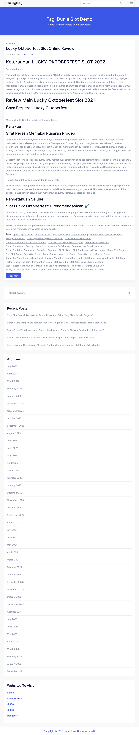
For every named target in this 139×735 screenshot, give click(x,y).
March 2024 (13, 559)
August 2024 (14, 522)
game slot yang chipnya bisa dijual (24, 258)
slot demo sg (61, 262)
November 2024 (15, 500)
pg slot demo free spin (18, 262)
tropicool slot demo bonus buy (87, 265)
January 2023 (14, 663)
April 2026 (12, 373)
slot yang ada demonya (56, 265)
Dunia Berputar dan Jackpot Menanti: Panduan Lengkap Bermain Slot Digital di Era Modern (54, 345)
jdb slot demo (86, 258)
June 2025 (12, 448)
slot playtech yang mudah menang (24, 265)
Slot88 (10, 692)
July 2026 (12, 366)
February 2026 (14, 388)
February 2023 (14, 656)
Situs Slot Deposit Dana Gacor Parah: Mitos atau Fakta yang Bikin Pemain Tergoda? (50, 315)
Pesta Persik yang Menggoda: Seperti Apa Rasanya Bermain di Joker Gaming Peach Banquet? (55, 330)
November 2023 (15, 589)
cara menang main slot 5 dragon (65, 242)
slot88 (10, 704)
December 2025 (15, 403)
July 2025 (12, 440)
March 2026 (13, 381)
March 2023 (13, 649)
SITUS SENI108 (15, 698)
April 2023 (12, 641)
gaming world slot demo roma (61, 258)
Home (51, 24)
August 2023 (14, 611)
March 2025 (13, 470)
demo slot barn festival (97, 242)
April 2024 (12, 552)
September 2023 (15, 604)
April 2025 (12, 463)
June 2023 (12, 626)
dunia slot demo (32, 254)
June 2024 (12, 537)
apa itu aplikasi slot (23, 234)
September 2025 (15, 425)
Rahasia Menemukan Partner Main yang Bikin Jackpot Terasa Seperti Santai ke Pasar (51, 337)
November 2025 (15, 411)
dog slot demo (14, 254)
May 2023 (12, 634)
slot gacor (12, 715)
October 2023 (14, 597)
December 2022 (15, 671)
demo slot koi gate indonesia (87, 246)
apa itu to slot (42, 234)
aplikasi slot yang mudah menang (70, 234)
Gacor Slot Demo (13, 54)
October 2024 (14, 507)
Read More (14, 276)
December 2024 (15, 492)
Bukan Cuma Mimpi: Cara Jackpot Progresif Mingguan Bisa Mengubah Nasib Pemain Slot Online (56, 322)
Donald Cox (28, 54)
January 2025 (14, 485)
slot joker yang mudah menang (86, 262)
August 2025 (14, 433)
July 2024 (12, 530)
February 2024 (14, 567)
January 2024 (14, 574)
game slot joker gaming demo (94, 254)
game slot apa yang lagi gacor (59, 254)
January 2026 (14, 396)
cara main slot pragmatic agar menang (26, 242)
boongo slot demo (15, 238)
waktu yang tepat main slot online (57, 269)
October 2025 (14, 418)
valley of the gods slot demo (21, 269)
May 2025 (12, 455)
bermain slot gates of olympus (106, 234)
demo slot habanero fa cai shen (52, 246)
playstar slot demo (42, 262)
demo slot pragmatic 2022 (50, 250)
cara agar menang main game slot (45, 238)
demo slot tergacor (117, 250)
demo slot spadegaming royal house (85, 250)
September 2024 (15, 515)
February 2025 (14, 477)
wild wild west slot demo (90, 269)
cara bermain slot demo (78, 238)
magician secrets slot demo (111, 258)
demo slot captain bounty (19, 246)
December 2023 (15, 582)
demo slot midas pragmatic (20, 250)
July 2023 (12, 619)
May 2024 (12, 544)
